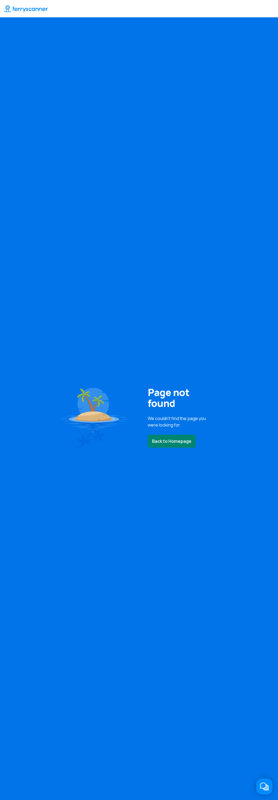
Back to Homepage (171, 441)
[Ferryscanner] (26, 9)
